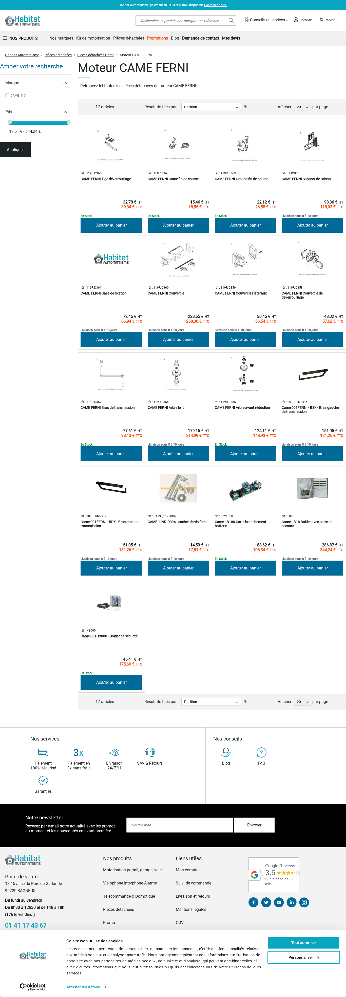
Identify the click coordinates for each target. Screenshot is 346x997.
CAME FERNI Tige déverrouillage (106, 179)
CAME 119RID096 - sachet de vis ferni (177, 522)
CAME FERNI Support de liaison (306, 179)
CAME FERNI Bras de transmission (108, 407)
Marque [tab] (12, 82)
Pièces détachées (58, 55)
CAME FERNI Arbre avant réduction (242, 407)
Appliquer (15, 149)
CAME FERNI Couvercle (166, 293)
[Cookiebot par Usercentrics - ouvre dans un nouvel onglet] (33, 987)
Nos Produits (23, 38)
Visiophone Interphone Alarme (130, 883)
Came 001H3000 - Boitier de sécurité (109, 636)
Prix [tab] (8, 111)
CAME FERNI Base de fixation (104, 293)
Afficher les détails (83, 987)
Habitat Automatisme (22, 55)
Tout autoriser (303, 942)
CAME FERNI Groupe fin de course (241, 179)
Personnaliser (301, 957)
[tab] (136, 858)
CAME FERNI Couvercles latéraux (241, 293)
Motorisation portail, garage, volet (133, 869)
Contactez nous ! (215, 5)
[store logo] (22, 20)
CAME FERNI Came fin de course (173, 179)
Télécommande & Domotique (129, 896)
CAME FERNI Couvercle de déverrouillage (302, 295)
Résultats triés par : (161, 106)
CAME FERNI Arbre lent (166, 407)
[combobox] (186, 20)
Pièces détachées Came (95, 55)
